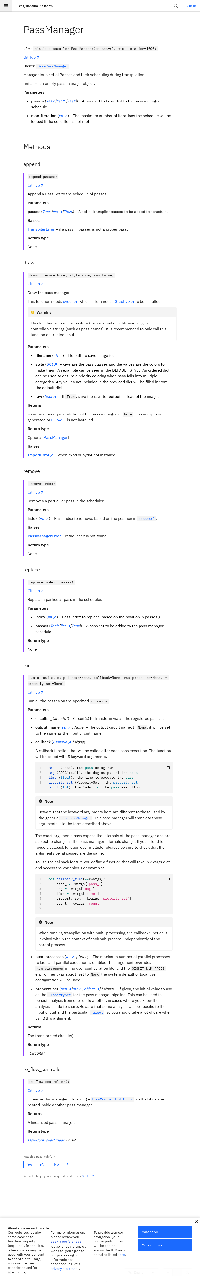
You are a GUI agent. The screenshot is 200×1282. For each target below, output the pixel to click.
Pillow (56, 419)
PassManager (56, 437)
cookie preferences (66, 1241)
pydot (68, 301)
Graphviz (122, 301)
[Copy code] (168, 767)
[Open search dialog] (176, 6)
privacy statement (65, 1268)
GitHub (29, 57)
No (56, 1164)
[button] (196, 1221)
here (121, 1254)
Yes (30, 1164)
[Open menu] (6, 6)
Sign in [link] (191, 6)
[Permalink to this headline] (88, 29)
